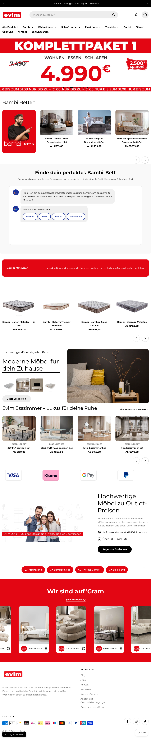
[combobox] (73, 14)
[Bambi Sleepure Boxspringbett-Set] (94, 122)
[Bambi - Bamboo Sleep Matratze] (94, 305)
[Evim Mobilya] (19, 131)
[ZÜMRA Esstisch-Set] (19, 428)
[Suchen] (114, 15)
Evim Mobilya (18, 731)
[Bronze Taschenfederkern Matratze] (9, 385)
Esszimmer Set (19, 444)
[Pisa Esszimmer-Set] (132, 428)
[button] (4, 3)
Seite (44, 216)
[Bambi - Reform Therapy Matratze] (56, 305)
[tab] (31, 365)
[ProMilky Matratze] (50, 385)
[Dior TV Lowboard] (36, 385)
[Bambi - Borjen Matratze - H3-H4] (19, 305)
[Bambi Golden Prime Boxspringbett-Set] (56, 122)
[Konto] (136, 15)
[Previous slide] (64, 87)
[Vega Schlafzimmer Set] (22, 385)
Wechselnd (76, 216)
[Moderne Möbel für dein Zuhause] (108, 376)
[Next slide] (87, 87)
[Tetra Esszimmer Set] (94, 428)
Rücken (30, 216)
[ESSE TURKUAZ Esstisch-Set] (56, 428)
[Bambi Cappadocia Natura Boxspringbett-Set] (132, 122)
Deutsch (7, 716)
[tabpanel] (31, 390)
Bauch (58, 216)
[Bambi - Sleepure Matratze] (132, 305)
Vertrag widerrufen (14, 734)
